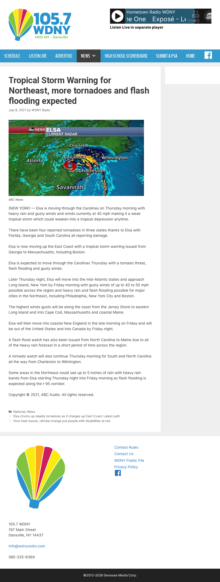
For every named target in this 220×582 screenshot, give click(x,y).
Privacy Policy (126, 467)
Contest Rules (126, 447)
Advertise (63, 55)
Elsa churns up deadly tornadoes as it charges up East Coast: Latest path (66, 416)
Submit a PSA (166, 55)
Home (190, 55)
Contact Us (124, 454)
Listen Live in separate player (136, 27)
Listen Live (38, 55)
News (85, 55)
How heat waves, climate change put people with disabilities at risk (61, 421)
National (19, 411)
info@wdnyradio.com (27, 546)
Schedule (12, 55)
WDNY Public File (129, 460)
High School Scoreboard (126, 55)
